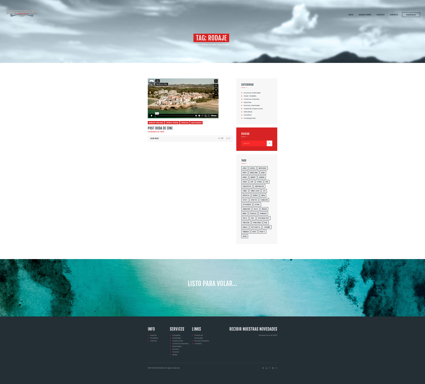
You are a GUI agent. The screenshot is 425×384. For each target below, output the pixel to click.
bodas (245, 177)
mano (245, 214)
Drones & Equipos (201, 341)
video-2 (262, 232)
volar (245, 236)
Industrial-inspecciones (253, 109)
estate (245, 200)
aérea (245, 173)
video (254, 232)
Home (196, 45)
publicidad (257, 223)
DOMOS (255, 195)
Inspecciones (177, 341)
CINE (251, 182)
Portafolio (185, 123)
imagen (264, 209)
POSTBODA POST (263, 218)
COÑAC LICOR (255, 191)
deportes (246, 195)
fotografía (247, 204)
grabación (246, 209)
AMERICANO (262, 168)
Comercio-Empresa (172, 123)
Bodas (174, 355)
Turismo (175, 352)
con (266, 182)
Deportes (247, 102)
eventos (254, 200)
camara (262, 177)
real (265, 223)
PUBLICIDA (246, 223)
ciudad (259, 182)
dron (263, 195)
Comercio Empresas (180, 344)
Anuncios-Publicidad (156, 123)
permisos (263, 214)
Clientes (153, 341)
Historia (153, 335)
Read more (154, 138)
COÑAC (245, 191)
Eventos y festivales (252, 105)
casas (245, 182)
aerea (245, 168)
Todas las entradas (208, 45)
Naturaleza (248, 112)
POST (252, 218)
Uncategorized (196, 123)
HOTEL (256, 209)
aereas (252, 168)
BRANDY (253, 177)
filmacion (264, 200)
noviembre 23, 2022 (156, 132)
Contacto (198, 344)
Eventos (175, 349)
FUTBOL (257, 204)
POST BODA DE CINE (160, 128)
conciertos (247, 186)
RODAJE (245, 227)
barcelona (254, 173)
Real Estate (177, 346)
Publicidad (176, 338)
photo (245, 218)
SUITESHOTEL (255, 227)
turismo (267, 227)
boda (263, 173)
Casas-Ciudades (250, 96)
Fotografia (176, 335)
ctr (264, 191)
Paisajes (253, 214)
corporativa (259, 186)
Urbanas (246, 232)
